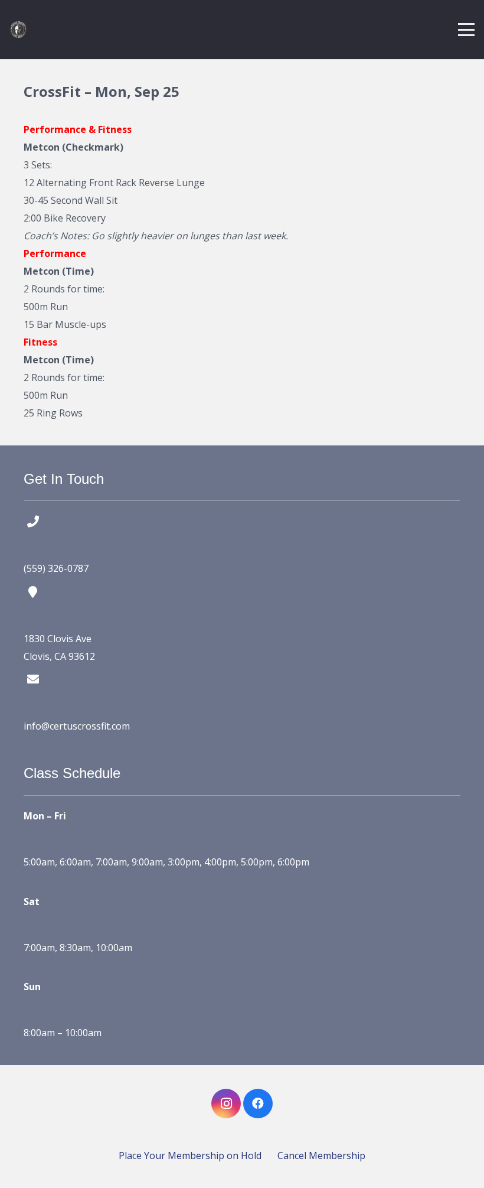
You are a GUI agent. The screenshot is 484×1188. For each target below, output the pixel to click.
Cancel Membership (321, 1155)
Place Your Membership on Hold (190, 1155)
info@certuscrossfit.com (77, 726)
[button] (466, 29)
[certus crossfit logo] (18, 29)
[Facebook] (258, 1103)
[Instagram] (226, 1103)
